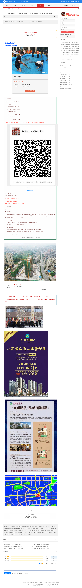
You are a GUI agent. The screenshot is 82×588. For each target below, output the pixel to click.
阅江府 (61, 65)
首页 (5, 8)
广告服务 (57, 582)
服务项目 (36, 582)
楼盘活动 (19, 8)
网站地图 (53, 582)
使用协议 (32, 582)
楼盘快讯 (13, 8)
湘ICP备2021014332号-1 (30, 584)
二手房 (18, 1)
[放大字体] (54, 16)
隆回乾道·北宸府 (63, 82)
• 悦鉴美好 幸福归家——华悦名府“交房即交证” (13, 546)
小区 (30, 1)
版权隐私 (45, 582)
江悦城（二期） (63, 76)
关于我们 (28, 582)
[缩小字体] (56, 16)
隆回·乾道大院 (63, 78)
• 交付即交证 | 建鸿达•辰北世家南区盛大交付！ (39, 546)
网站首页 (24, 582)
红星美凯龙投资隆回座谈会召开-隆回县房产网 (70, 42)
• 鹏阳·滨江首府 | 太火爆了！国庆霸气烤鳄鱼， (13, 544)
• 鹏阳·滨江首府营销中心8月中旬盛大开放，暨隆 (13, 548)
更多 (56, 539)
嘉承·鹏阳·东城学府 (64, 88)
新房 (15, 1)
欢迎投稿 (49, 582)
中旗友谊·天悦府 (63, 74)
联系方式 (41, 582)
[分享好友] (78, 8)
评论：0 (11, 16)
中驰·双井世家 (63, 80)
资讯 (24, 1)
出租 (21, 1)
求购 (27, 1)
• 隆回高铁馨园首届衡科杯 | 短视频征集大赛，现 (39, 548)
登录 (76, 1)
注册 (78, 1)
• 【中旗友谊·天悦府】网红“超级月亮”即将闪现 (39, 544)
